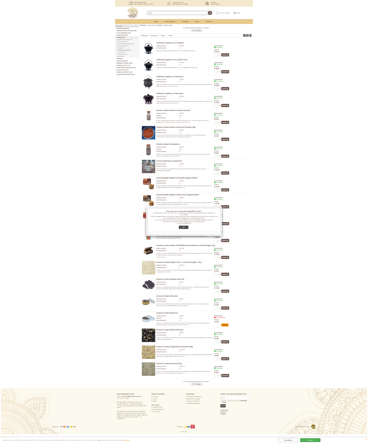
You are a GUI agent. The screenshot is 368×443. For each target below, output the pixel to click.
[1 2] (217, 89)
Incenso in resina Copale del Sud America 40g (174, 347)
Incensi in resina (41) (124, 50)
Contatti (209, 21)
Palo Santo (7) (122, 52)
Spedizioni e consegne (193, 399)
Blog (197, 21)
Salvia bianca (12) (122, 54)
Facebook (223, 412)
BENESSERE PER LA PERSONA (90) (126, 30)
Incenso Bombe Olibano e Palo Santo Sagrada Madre (177, 195)
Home (156, 21)
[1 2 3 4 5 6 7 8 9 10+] (217, 156)
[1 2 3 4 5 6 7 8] (217, 241)
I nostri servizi (170, 21)
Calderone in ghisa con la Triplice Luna (171, 60)
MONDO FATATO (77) (123, 65)
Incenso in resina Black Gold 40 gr (169, 330)
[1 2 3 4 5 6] (217, 274)
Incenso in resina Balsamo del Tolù (170, 279)
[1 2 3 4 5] (217, 258)
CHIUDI (366, 439)
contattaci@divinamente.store (131, 396)
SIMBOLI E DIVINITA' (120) (124, 72)
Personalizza (288, 440)
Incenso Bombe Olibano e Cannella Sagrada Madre (176, 178)
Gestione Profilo (157, 407)
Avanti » (199, 30)
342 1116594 (183, 4)
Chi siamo (155, 396)
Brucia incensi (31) (123, 41)
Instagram (223, 414)
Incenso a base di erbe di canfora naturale (173, 110)
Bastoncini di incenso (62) (125, 39)
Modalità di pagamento (194, 403)
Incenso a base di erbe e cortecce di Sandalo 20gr (176, 127)
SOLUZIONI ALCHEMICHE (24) (125, 74)
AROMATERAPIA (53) (123, 28)
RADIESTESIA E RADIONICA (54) (126, 67)
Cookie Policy (127, 440)
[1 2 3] (217, 342)
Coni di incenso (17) (123, 46)
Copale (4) (121, 48)
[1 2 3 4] (217, 173)
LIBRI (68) (119, 58)
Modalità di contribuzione (194, 396)
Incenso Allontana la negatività (169, 161)
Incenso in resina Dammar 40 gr (169, 363)
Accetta (310, 440)
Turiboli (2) (121, 56)
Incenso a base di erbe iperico (168, 144)
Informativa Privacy (158, 409)
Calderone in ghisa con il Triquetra (170, 43)
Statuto (155, 401)
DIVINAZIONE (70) (122, 35)
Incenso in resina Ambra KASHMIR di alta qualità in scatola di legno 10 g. (185, 245)
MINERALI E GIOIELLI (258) (124, 63)
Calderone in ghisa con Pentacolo (169, 76)
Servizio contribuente (193, 401)
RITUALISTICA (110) (122, 70)
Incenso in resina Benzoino (167, 296)
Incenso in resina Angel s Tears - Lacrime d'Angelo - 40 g (178, 262)
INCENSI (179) (121, 37)
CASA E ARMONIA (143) (123, 33)
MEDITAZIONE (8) (122, 61)
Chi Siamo (185, 21)
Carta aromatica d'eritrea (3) (126, 44)
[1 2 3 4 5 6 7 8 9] (217, 139)
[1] (217, 55)
